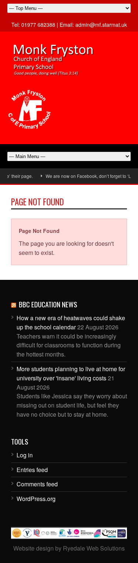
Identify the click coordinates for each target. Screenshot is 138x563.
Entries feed (32, 469)
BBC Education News (48, 304)
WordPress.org (36, 498)
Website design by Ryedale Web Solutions (69, 548)
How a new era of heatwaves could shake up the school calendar (71, 322)
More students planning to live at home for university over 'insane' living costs (71, 373)
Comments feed (37, 484)
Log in (25, 455)
